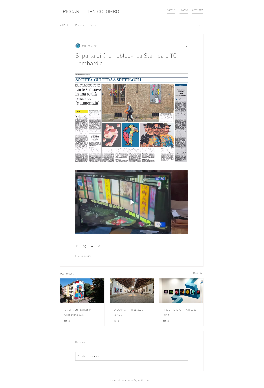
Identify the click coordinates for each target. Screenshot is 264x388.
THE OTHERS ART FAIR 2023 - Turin (180, 312)
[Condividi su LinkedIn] (91, 246)
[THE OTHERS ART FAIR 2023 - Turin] (181, 290)
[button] (199, 25)
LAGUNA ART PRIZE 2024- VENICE (129, 312)
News (93, 25)
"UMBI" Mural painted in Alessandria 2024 (77, 312)
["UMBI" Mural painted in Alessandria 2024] (82, 290)
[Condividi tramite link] (99, 246)
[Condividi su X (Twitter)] (84, 246)
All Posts (64, 25)
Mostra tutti (198, 273)
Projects (79, 25)
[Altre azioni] (186, 46)
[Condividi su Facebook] (76, 246)
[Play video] (131, 202)
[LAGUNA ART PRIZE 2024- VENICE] (132, 290)
